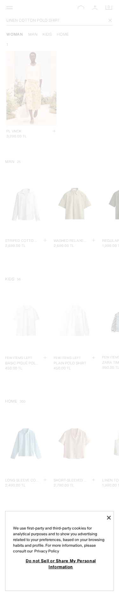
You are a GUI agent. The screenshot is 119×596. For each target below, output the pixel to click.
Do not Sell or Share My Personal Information (61, 563)
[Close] (109, 518)
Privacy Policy (46, 551)
